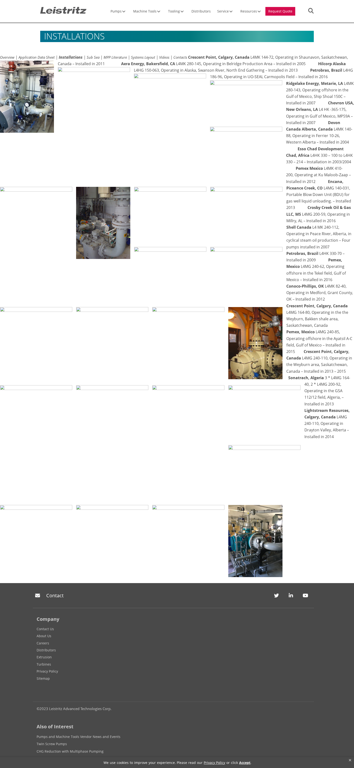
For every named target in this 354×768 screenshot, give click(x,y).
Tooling (174, 11)
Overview (7, 57)
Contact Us (45, 629)
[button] (350, 760)
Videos (164, 57)
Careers (43, 643)
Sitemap (43, 678)
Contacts (180, 57)
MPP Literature (115, 57)
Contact (55, 595)
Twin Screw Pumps (52, 744)
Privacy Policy (47, 671)
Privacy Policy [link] (214, 762)
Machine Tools (145, 11)
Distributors (201, 11)
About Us (44, 636)
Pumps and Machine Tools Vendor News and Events (78, 736)
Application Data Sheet (37, 57)
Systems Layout (143, 57)
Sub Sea (93, 57)
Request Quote (280, 11)
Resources (248, 11)
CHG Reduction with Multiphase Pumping (70, 751)
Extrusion (44, 657)
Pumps (116, 11)
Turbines (44, 664)
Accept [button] (244, 762)
